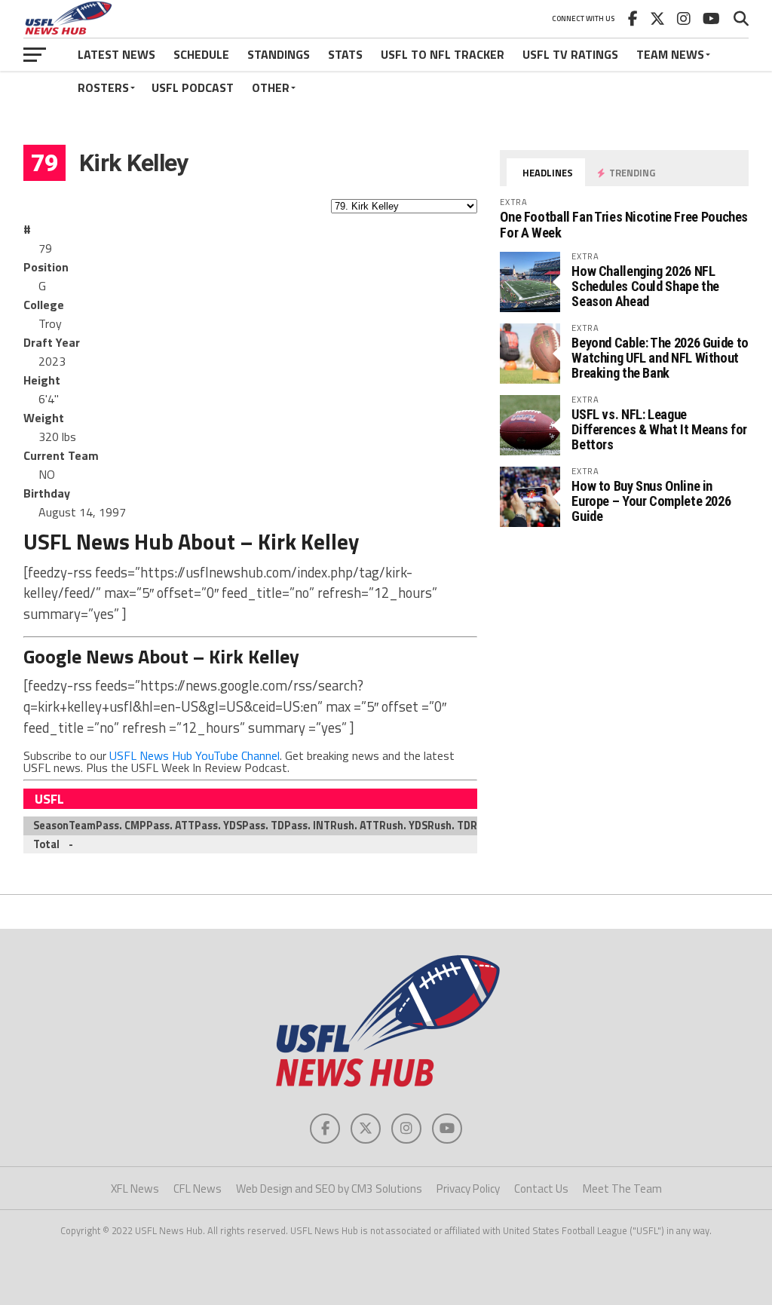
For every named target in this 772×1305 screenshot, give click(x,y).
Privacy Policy (468, 1188)
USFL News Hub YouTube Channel (194, 755)
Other (271, 87)
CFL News (197, 1188)
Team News (670, 54)
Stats (345, 54)
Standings (278, 54)
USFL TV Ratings (570, 54)
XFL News (135, 1188)
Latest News (116, 54)
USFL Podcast (193, 87)
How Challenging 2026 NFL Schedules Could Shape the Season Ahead (645, 286)
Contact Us (541, 1188)
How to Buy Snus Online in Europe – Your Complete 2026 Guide (651, 501)
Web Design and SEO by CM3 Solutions (329, 1188)
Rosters (103, 87)
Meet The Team (622, 1188)
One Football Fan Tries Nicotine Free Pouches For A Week (624, 224)
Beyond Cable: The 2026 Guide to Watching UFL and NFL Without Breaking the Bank (660, 358)
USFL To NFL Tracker (442, 54)
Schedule (201, 54)
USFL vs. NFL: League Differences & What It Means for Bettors (659, 429)
